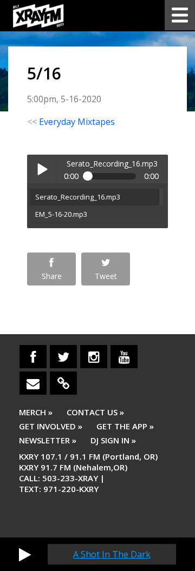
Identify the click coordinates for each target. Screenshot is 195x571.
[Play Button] (24, 554)
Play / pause (41, 169)
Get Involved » (50, 426)
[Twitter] (63, 356)
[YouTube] (124, 356)
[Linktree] (63, 383)
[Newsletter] (33, 383)
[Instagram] (93, 356)
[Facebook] (33, 356)
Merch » (36, 412)
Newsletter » (47, 440)
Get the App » (125, 426)
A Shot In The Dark (112, 554)
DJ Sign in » (113, 440)
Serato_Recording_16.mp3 (77, 197)
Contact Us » (95, 412)
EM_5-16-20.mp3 (61, 214)
